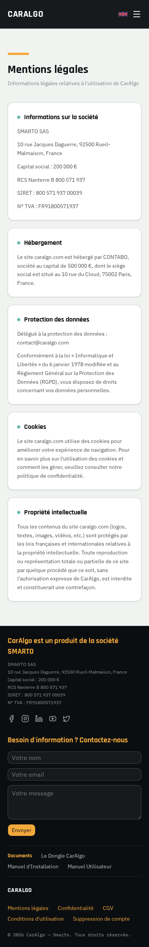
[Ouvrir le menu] (136, 14)
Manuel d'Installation (33, 866)
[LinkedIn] (39, 718)
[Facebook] (11, 718)
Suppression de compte (101, 918)
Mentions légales (28, 908)
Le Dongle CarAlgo (63, 855)
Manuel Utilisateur (90, 866)
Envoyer (21, 830)
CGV (108, 908)
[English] (123, 14)
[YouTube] (53, 718)
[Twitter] (66, 718)
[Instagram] (25, 718)
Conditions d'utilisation (36, 918)
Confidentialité (76, 908)
